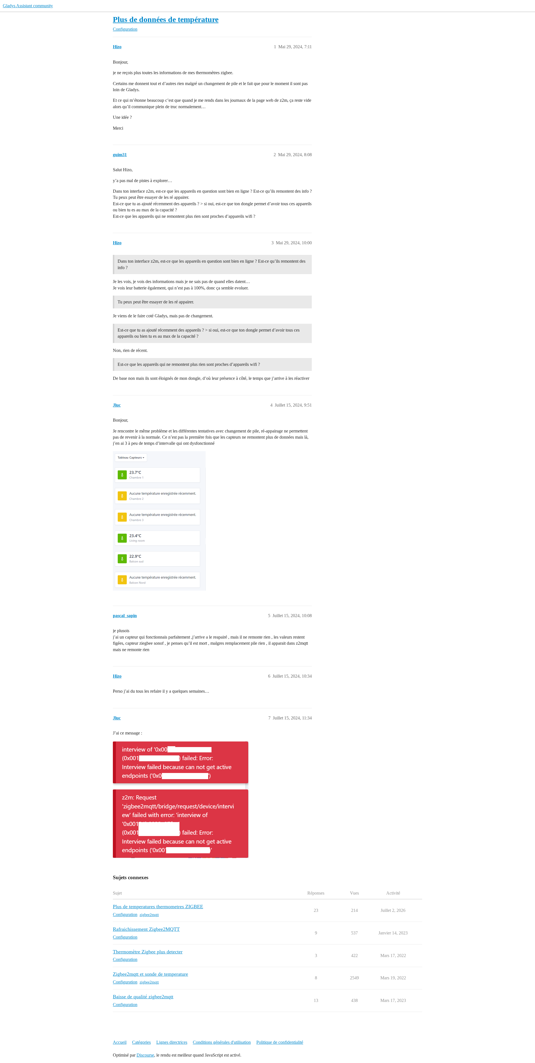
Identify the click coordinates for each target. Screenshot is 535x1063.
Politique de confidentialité (279, 1042)
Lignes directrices (171, 1042)
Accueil (120, 1042)
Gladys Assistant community (28, 5)
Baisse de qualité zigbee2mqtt (143, 996)
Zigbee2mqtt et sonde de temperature (150, 974)
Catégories (141, 1042)
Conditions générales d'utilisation (222, 1042)
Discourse (145, 1055)
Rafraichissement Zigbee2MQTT (146, 929)
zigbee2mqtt (149, 915)
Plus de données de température (165, 19)
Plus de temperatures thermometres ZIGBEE (158, 906)
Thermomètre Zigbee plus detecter (148, 952)
